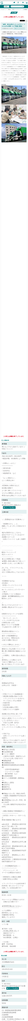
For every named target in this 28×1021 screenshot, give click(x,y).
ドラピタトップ (3, 9)
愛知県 (9, 9)
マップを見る (10, 508)
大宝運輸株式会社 (5, 28)
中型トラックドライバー (16, 9)
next (5, 84)
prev (2, 84)
